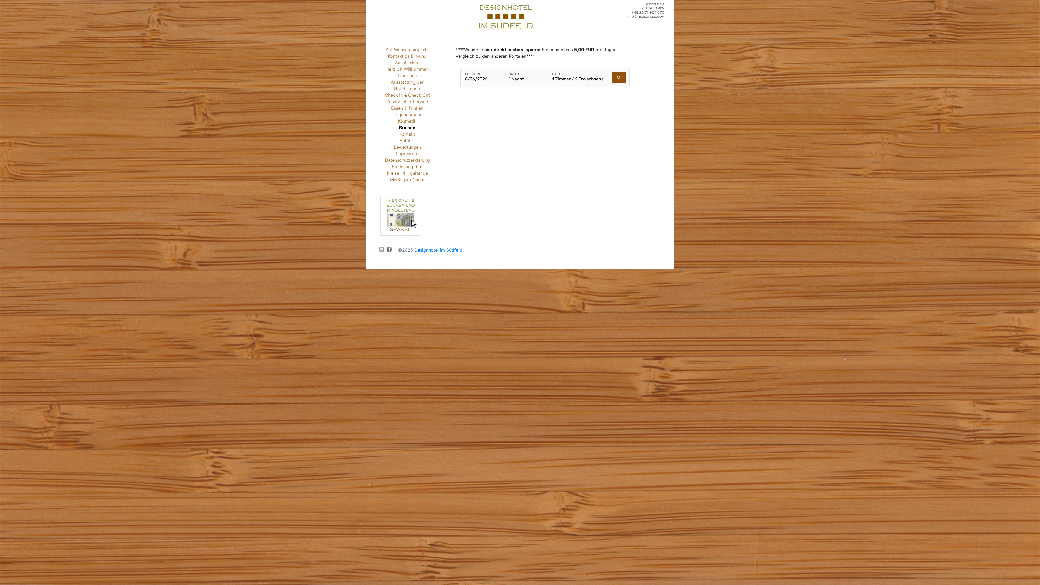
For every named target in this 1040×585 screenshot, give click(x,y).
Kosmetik (407, 121)
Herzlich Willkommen (407, 69)
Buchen (407, 127)
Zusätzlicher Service (407, 101)
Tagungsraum (407, 114)
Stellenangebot (407, 166)
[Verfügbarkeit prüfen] (619, 77)
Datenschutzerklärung (407, 160)
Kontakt (407, 134)
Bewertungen (407, 147)
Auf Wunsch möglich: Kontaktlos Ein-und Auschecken (407, 56)
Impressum (407, 153)
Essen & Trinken (407, 108)
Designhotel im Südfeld (438, 250)
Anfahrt (407, 140)
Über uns (407, 75)
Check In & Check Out (407, 95)
